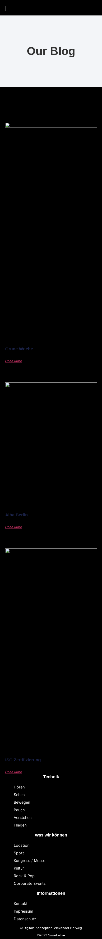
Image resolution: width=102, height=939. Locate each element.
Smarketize (56, 935)
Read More (13, 361)
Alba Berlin (16, 515)
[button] (82, 7)
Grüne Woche (19, 349)
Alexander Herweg (68, 928)
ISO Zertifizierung (23, 760)
